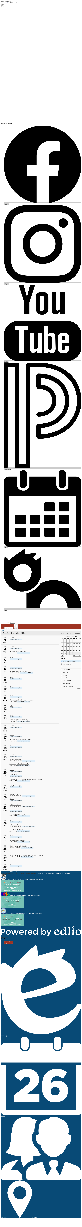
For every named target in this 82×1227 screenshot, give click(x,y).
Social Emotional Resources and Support (19, 104)
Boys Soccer (12, 58)
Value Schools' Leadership (15, 18)
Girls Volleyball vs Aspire (17, 840)
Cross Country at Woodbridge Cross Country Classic (25, 779)
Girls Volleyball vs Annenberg (19, 720)
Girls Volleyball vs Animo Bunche (20, 739)
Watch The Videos (8, 943)
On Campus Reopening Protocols (17, 98)
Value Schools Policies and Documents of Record (21, 24)
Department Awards (14, 54)
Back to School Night (16, 829)
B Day (12, 657)
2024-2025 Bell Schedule (15, 88)
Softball (11, 68)
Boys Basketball (13, 57)
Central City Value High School (71, 661)
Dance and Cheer (13, 63)
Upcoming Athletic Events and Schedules (19, 52)
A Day (12, 647)
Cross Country (12, 61)
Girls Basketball (13, 64)
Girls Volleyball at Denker (17, 814)
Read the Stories (13, 115)
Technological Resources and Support (18, 105)
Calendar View (77, 656)
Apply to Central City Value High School (19, 76)
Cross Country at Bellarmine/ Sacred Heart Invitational (26, 855)
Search (2, 628)
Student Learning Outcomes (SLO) (17, 39)
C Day (12, 637)
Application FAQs (13, 79)
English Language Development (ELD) (19, 40)
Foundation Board (13, 21)
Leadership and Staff (14, 17)
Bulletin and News (13, 86)
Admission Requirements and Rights (18, 77)
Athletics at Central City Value (16, 51)
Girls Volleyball (13, 67)
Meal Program (12, 83)
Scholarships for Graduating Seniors (18, 43)
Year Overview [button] (69, 633)
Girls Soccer (12, 65)
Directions (34, 1217)
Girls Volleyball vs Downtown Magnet (21, 700)
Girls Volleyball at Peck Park (18, 671)
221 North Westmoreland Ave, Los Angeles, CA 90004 (15, 873)
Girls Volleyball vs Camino (18, 651)
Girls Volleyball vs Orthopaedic (19, 764)
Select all (79, 688)
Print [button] (62, 633)
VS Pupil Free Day (15, 785)
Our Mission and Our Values (16, 14)
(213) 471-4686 (33, 873)
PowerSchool (12, 85)
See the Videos (12, 116)
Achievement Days (15, 794)
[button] (6, 9)
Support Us (11, 30)
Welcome (11, 12)
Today (62, 656)
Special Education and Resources (17, 42)
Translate (12, 623)
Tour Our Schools (8, 941)
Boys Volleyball (13, 60)
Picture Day (13, 774)
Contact (11, 27)
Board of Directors (13, 20)
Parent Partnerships (13, 82)
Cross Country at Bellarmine (18, 846)
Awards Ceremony (15, 759)
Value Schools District (68, 686)
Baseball (11, 55)
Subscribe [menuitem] (77, 633)
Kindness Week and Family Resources (18, 100)
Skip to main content (6, 1)
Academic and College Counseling (17, 102)
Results (10, 15)
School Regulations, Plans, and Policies (19, 23)
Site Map (11, 28)
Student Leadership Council (16, 80)
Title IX (11, 25)
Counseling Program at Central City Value (19, 101)
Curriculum (11, 37)
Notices (10, 95)
